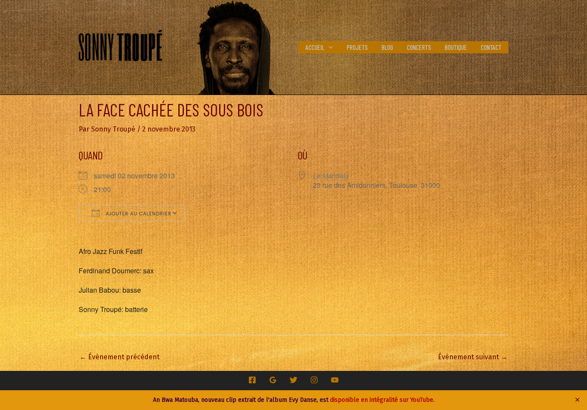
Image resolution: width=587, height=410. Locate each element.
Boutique (456, 47)
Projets (357, 47)
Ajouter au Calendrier (137, 213)
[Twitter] (293, 380)
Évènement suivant (473, 357)
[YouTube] (335, 380)
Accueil (315, 47)
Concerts (419, 47)
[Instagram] (314, 380)
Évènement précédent (119, 357)
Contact (491, 47)
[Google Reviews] (273, 380)
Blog (387, 47)
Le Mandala (331, 176)
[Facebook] (252, 380)
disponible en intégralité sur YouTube (381, 400)
